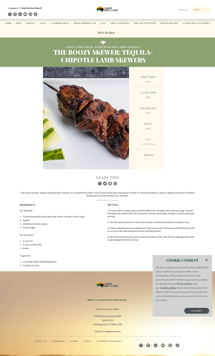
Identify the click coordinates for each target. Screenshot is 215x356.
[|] (10, 14)
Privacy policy (184, 283)
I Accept (197, 311)
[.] (36, 14)
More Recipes (106, 32)
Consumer (13, 8)
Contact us (183, 9)
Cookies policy (168, 287)
